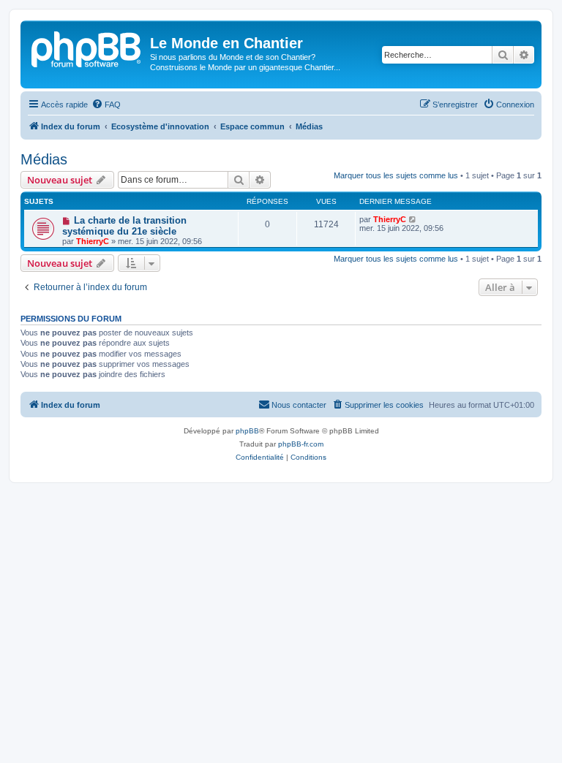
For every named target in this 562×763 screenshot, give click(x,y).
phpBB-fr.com (300, 444)
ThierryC (92, 241)
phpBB (247, 431)
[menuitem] (106, 104)
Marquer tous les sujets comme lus (396, 175)
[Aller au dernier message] (413, 219)
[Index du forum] (87, 47)
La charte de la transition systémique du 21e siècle (124, 226)
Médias (43, 159)
